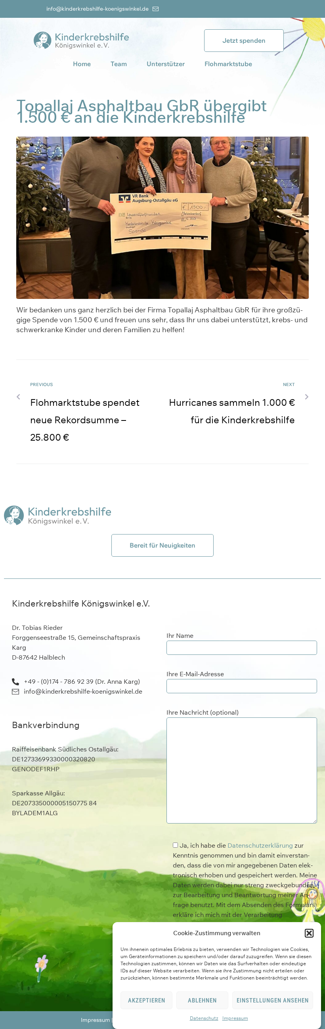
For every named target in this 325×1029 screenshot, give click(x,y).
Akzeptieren (146, 1000)
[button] (309, 933)
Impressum (235, 1018)
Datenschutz (204, 1018)
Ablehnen (202, 1000)
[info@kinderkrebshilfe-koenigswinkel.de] (156, 9)
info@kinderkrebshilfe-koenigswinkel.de (97, 8)
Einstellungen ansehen (273, 1000)
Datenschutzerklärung (260, 845)
